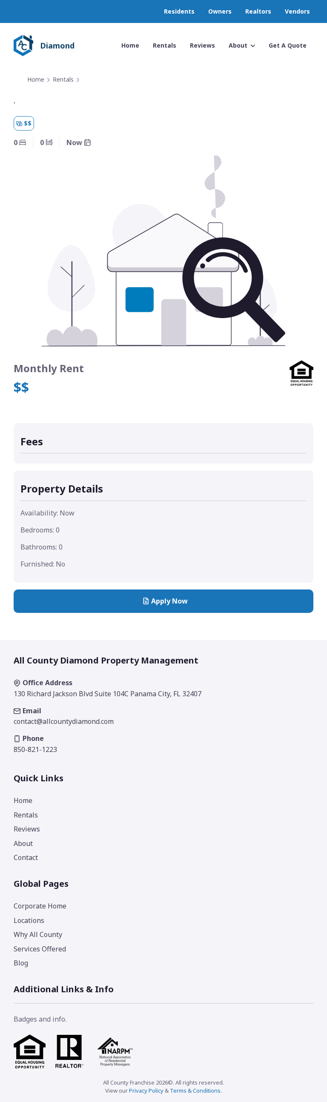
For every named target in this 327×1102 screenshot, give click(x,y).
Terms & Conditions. (196, 1090)
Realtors (258, 11)
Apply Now (169, 601)
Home (35, 79)
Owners (220, 11)
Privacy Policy (146, 1090)
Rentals (63, 79)
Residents (179, 11)
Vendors (297, 11)
